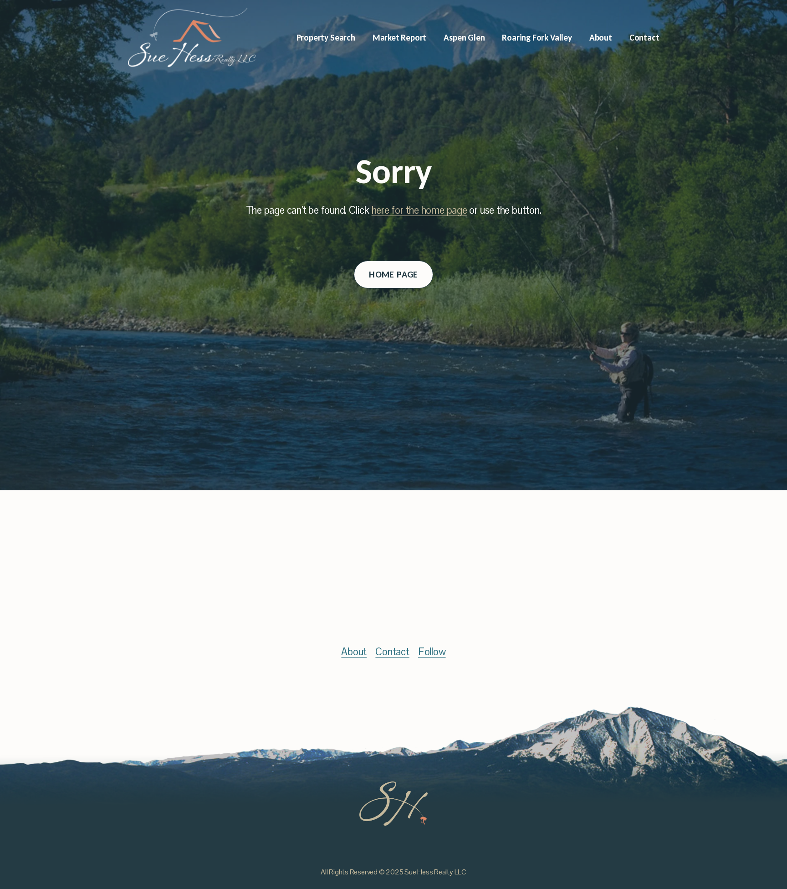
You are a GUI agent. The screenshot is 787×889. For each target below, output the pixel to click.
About (600, 37)
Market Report (400, 37)
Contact (644, 37)
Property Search (325, 37)
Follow (432, 651)
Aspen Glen (464, 37)
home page (393, 274)
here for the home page (419, 210)
